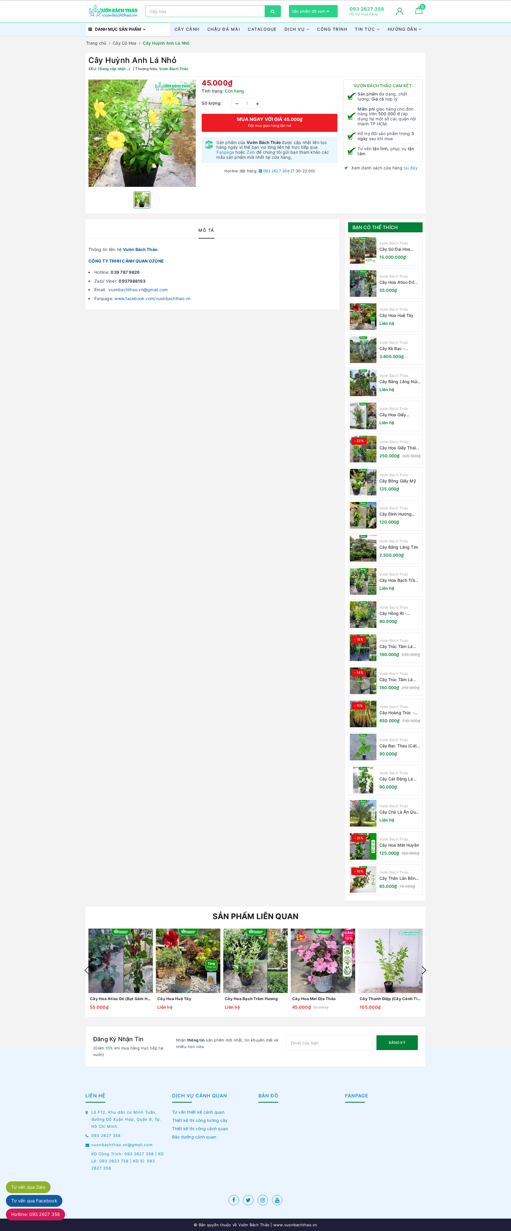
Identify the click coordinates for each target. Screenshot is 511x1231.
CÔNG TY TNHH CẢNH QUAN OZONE (126, 260)
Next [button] (424, 970)
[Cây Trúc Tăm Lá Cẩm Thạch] (363, 647)
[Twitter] (248, 1200)
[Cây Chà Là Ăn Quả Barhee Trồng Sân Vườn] (363, 813)
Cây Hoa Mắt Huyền (399, 845)
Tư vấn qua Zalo (28, 1187)
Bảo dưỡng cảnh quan (194, 1136)
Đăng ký (397, 1042)
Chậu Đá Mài (223, 29)
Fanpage (225, 152)
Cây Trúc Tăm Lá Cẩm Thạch (396, 646)
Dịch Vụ (295, 29)
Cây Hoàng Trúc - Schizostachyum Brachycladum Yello (398, 713)
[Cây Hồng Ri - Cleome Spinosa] (363, 614)
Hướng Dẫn (403, 29)
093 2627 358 (276, 171)
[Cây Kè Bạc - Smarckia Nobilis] (363, 349)
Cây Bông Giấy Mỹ (397, 480)
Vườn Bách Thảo (140, 249)
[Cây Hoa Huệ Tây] (363, 316)
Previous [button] (87, 970)
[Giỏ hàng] (419, 12)
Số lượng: (212, 103)
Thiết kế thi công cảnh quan (200, 1128)
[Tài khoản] (399, 11)
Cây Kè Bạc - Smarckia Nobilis (395, 349)
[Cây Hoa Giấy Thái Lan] (363, 449)
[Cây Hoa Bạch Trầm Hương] (363, 581)
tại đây (411, 167)
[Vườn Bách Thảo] (113, 11)
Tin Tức (366, 29)
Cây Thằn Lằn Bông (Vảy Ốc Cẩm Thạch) (400, 878)
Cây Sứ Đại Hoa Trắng (394, 249)
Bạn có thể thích (375, 227)
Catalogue (262, 29)
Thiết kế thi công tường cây (200, 1120)
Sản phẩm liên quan (256, 916)
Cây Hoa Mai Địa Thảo (314, 998)
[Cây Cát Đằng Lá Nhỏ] (363, 780)
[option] (142, 133)
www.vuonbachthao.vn (294, 1224)
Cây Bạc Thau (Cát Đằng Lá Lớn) (398, 746)
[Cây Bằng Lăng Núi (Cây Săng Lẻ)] (363, 383)
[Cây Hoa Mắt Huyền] (363, 846)
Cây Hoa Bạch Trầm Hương (398, 580)
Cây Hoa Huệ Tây (396, 315)
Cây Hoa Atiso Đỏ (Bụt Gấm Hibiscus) (398, 282)
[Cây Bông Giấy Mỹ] (363, 482)
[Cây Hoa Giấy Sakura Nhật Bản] (363, 416)
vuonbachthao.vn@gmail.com (138, 289)
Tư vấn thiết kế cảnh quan (198, 1112)
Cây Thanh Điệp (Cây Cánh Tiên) (390, 998)
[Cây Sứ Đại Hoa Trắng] (363, 250)
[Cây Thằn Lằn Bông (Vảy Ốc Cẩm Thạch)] (363, 879)
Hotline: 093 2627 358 (35, 1214)
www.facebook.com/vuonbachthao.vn (152, 298)
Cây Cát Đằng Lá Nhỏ (396, 779)
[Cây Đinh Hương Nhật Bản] (363, 515)
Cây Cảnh (187, 29)
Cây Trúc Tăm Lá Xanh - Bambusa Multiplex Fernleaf (397, 680)
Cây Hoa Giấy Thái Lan (397, 448)
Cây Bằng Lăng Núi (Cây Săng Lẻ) (398, 382)
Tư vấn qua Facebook (34, 1201)
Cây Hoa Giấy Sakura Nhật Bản (396, 415)
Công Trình (332, 29)
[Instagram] (263, 1200)
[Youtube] (277, 1200)
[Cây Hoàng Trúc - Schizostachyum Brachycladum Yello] (363, 714)
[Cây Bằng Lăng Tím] (363, 548)
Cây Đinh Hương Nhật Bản (395, 514)
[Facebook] (234, 1200)
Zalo (251, 152)
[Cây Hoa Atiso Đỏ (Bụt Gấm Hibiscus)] (363, 283)
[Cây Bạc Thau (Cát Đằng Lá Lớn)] (363, 747)
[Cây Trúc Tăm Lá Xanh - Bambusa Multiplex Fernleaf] (363, 681)
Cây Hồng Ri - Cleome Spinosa (395, 613)
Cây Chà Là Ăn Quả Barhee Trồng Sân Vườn (398, 812)
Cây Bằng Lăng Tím (398, 547)
